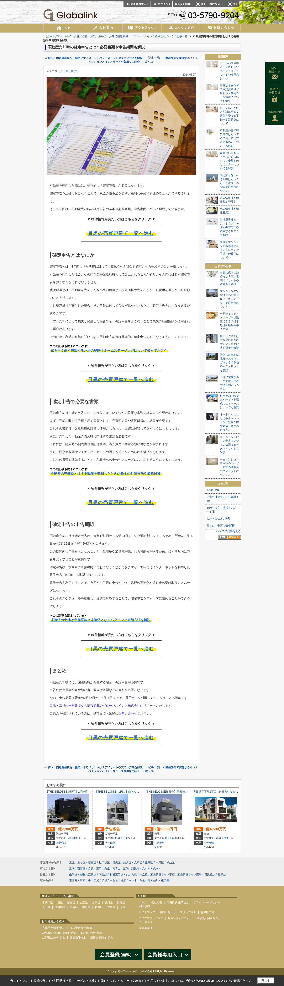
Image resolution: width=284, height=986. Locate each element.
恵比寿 (135, 868)
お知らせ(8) (213, 489)
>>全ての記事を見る (228, 531)
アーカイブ (146, 922)
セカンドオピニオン (180, 918)
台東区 (96, 902)
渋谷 (104, 880)
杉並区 (171, 862)
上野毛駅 (61, 842)
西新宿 (81, 868)
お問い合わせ (127, 713)
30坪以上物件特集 (91, 932)
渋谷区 (81, 862)
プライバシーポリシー (206, 902)
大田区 (116, 838)
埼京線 (144, 874)
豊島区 (149, 862)
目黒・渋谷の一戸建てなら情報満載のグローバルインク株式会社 (95, 705)
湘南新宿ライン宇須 (162, 874)
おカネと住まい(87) (218, 518)
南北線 (103, 874)
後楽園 (165, 880)
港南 (72, 868)
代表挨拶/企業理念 (178, 902)
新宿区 (92, 862)
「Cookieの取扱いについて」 (211, 980)
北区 (122, 907)
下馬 (223, 838)
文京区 (138, 862)
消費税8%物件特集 (101, 937)
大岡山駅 (110, 842)
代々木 (157, 868)
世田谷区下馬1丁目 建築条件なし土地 (217, 791)
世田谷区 (68, 838)
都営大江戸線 (88, 874)
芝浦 (126, 868)
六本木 (146, 868)
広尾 (96, 880)
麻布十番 (85, 880)
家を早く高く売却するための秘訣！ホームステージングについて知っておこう (109, 350)
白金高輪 (145, 880)
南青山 (116, 868)
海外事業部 (145, 928)
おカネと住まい (69, 71)
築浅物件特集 (78, 937)
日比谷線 (209, 874)
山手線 (73, 874)
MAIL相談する (274, 69)
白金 (107, 868)
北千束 (124, 838)
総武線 (222, 874)
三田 (99, 868)
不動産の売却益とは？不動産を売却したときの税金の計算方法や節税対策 (106, 473)
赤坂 (91, 868)
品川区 (127, 862)
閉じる (266, 980)
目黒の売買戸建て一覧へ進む (121, 233)
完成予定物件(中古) (53, 927)
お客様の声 (274, 112)
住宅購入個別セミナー (209, 918)
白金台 (114, 880)
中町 (75, 838)
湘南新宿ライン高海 (189, 874)
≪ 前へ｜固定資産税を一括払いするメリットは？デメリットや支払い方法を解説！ (94, 58)
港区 (72, 862)
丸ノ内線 (131, 874)
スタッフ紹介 (188, 912)
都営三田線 (116, 874)
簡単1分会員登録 (274, 90)
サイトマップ (147, 912)
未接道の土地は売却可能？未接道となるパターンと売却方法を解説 (101, 620)
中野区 (160, 862)
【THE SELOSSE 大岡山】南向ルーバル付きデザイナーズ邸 (132, 791)
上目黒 (173, 838)
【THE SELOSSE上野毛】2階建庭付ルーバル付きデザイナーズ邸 (86, 791)
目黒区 (165, 838)
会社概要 (156, 902)
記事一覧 (154, 58)
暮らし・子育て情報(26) (220, 525)
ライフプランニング (151, 918)
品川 (155, 880)
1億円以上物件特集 (53, 937)
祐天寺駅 (159, 842)
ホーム (143, 902)
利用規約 (144, 906)
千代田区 (47, 902)
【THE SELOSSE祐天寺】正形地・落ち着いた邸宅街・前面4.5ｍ (184, 791)
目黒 (123, 880)
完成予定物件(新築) (81, 927)
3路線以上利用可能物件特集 (59, 932)
